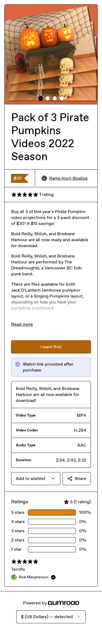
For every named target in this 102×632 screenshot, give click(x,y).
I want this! (51, 346)
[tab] (40, 98)
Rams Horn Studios (68, 178)
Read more (22, 324)
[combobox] (35, 478)
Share (80, 478)
